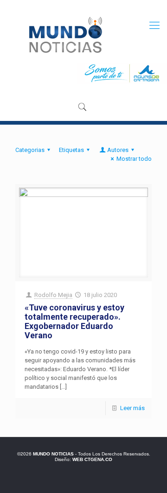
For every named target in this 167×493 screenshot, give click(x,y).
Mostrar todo (134, 158)
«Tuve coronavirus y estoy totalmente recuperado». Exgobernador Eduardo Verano (74, 321)
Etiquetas (71, 149)
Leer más (132, 408)
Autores (117, 149)
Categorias (30, 149)
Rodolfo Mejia (53, 294)
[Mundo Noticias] (64, 35)
